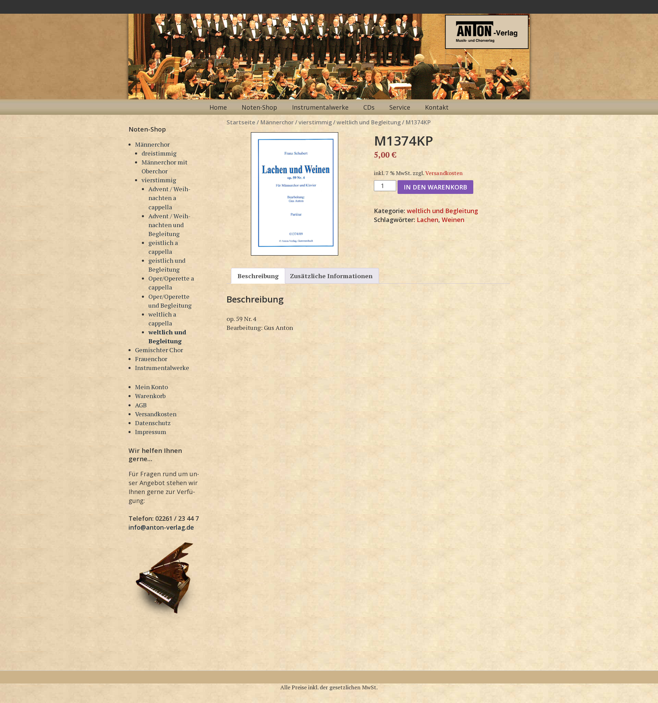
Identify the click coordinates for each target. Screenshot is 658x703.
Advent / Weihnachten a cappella (169, 198)
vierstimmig (159, 180)
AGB (141, 405)
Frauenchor (151, 359)
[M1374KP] (295, 194)
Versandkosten (155, 414)
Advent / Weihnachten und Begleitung (169, 225)
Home (218, 107)
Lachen (427, 219)
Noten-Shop (259, 107)
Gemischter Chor (159, 350)
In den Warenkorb (435, 187)
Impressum (150, 432)
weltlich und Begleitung (369, 122)
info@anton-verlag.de (161, 527)
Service (399, 107)
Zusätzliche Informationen (331, 276)
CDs (369, 107)
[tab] (258, 276)
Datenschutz (153, 423)
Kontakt (437, 107)
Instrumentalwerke (320, 107)
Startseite (241, 122)
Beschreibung (258, 276)
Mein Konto (151, 387)
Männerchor (152, 144)
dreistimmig (159, 153)
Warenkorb (150, 396)
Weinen (453, 219)
